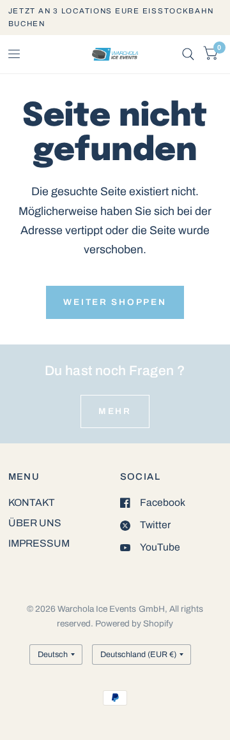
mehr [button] (115, 411)
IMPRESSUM (39, 543)
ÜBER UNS (34, 522)
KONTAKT (31, 502)
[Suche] (188, 54)
